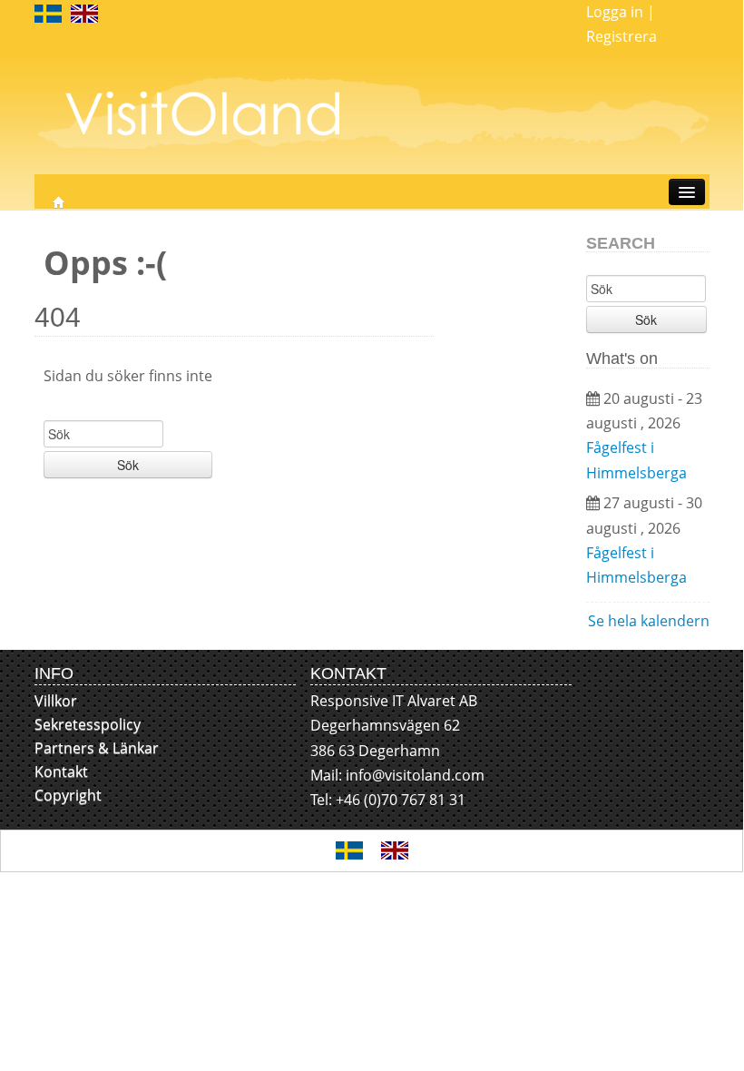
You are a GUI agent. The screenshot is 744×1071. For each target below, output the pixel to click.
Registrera (621, 36)
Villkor (55, 701)
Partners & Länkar (96, 748)
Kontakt (61, 771)
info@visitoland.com (415, 775)
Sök (128, 465)
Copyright (68, 795)
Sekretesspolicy (87, 724)
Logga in (614, 12)
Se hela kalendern (649, 621)
